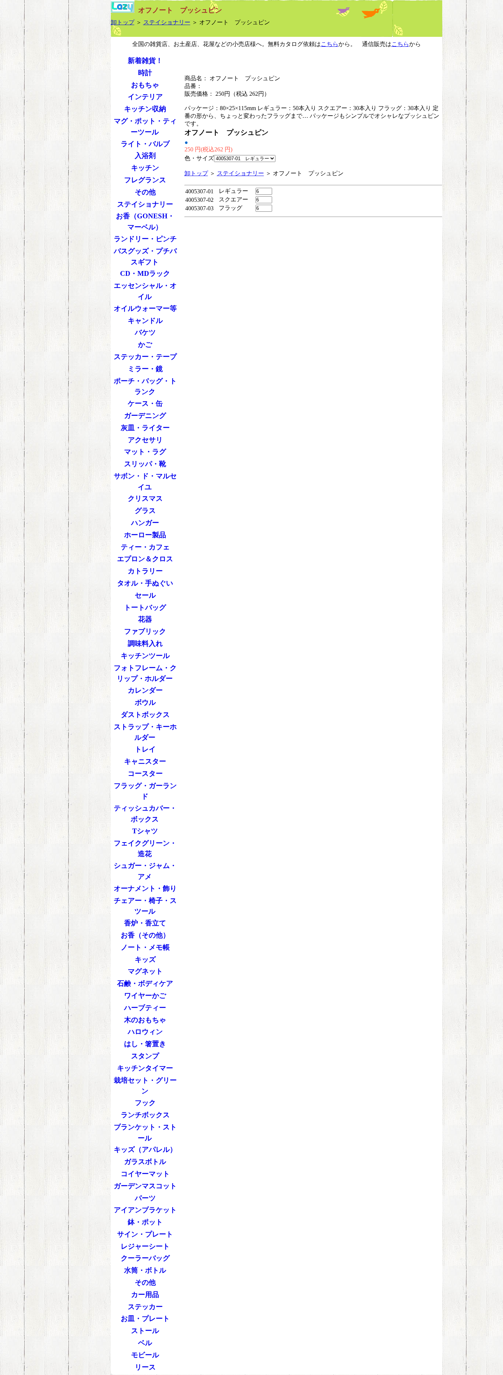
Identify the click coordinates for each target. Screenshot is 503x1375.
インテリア (145, 97)
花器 (145, 619)
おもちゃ (145, 85)
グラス (145, 510)
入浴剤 (145, 155)
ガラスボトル (145, 1161)
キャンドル (145, 320)
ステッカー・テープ (145, 357)
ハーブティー (145, 1008)
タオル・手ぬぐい (145, 583)
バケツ (145, 332)
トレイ (145, 749)
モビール (145, 1355)
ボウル (145, 702)
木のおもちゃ (145, 1020)
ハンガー (145, 523)
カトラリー (145, 571)
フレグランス (145, 180)
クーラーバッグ (145, 1258)
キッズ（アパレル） (145, 1149)
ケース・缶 (145, 403)
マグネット (145, 971)
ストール (145, 1330)
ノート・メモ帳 (145, 947)
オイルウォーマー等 (145, 308)
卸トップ (122, 22)
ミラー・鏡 (145, 369)
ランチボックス (145, 1115)
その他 (145, 192)
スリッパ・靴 (145, 464)
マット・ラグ (145, 452)
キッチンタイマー (145, 1068)
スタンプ (145, 1056)
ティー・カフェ (145, 547)
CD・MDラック (145, 273)
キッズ (145, 959)
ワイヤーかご (145, 995)
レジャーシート (145, 1246)
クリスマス (145, 498)
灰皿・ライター (145, 428)
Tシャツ (145, 831)
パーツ (145, 1198)
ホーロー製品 (145, 535)
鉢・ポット (145, 1222)
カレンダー (145, 690)
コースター (145, 773)
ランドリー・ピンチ (145, 239)
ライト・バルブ (145, 144)
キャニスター (145, 761)
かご (145, 344)
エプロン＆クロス (145, 559)
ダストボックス (145, 714)
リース (145, 1367)
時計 (145, 73)
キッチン (145, 168)
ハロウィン (145, 1031)
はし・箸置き (145, 1044)
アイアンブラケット (145, 1210)
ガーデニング (145, 415)
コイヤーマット (145, 1174)
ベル (145, 1343)
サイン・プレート (145, 1234)
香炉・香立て (145, 923)
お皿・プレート (145, 1318)
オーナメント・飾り (145, 888)
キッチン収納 (145, 109)
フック (145, 1103)
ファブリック (145, 631)
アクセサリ (145, 440)
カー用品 (145, 1294)
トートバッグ (145, 607)
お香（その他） (145, 935)
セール (145, 595)
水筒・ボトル (145, 1270)
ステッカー (145, 1307)
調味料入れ (145, 643)
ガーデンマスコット (145, 1186)
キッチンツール (145, 656)
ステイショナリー (166, 22)
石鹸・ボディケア (145, 983)
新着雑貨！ (145, 60)
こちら (329, 44)
